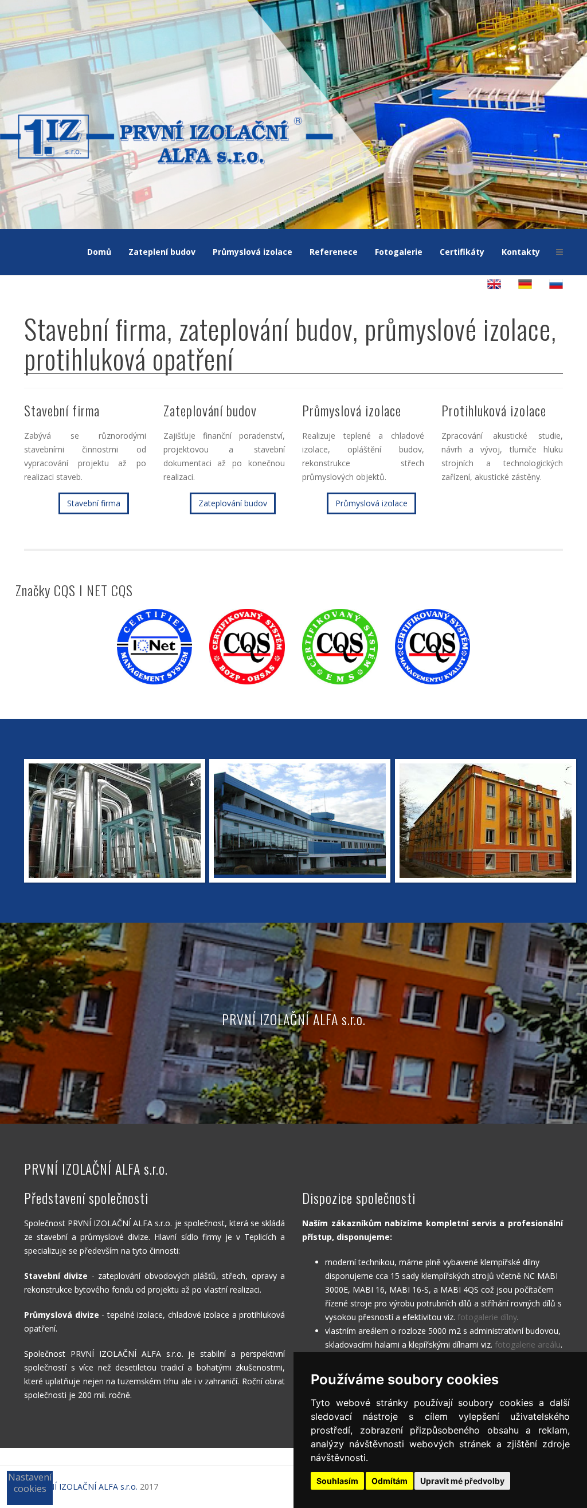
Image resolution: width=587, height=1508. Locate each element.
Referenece (334, 251)
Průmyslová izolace (252, 251)
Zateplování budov (232, 503)
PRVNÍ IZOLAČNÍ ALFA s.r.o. (85, 1486)
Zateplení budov (161, 251)
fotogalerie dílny (487, 1317)
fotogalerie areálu (528, 1344)
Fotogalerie (398, 251)
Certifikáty (462, 251)
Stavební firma (93, 503)
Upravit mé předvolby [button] (462, 1481)
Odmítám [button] (389, 1481)
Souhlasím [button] (337, 1481)
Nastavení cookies (30, 1483)
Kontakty (521, 251)
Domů (99, 251)
